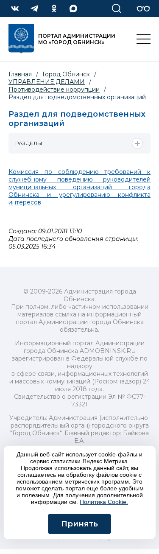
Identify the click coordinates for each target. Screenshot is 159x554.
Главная (20, 74)
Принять (79, 524)
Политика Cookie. (104, 501)
